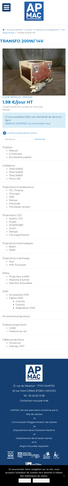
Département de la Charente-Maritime (34, 430)
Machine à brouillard (20, 283)
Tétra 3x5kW (16, 175)
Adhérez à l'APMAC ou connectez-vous (27, 123)
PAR (11, 196)
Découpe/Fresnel (19, 234)
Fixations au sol (17, 331)
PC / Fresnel (16, 190)
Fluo (11, 261)
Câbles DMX (16, 298)
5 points (20, 304)
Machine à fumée (19, 279)
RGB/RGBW (16, 225)
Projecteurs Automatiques (17, 243)
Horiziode (14, 203)
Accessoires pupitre (20, 157)
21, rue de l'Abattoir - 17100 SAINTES (34, 385)
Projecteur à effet (19, 276)
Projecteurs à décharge (16, 258)
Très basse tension (19, 206)
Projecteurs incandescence (18, 187)
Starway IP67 (16, 346)
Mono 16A (14, 178)
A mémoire (15, 153)
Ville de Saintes (34, 414)
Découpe (14, 193)
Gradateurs (8, 165)
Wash (12, 249)
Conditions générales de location (21, 133)
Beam (12, 246)
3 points (20, 301)
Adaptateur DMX (25, 307)
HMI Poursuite (17, 264)
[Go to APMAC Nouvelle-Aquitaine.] (3, 29)
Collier (12, 328)
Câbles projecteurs (13, 339)
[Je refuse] (64, 475)
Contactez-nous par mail (34, 400)
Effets (5, 273)
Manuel (13, 150)
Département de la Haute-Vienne (34, 438)
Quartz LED (16, 218)
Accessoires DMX (19, 294)
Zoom (12, 228)
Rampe (13, 200)
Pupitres (7, 147)
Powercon (15, 342)
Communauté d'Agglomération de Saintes (34, 422)
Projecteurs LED (12, 215)
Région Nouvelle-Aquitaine (34, 446)
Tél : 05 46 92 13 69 (34, 395)
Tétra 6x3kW (16, 168)
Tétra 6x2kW (16, 172)
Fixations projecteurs (14, 324)
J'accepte (25, 480)
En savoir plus (41, 480)
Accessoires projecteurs (16, 316)
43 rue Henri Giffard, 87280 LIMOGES (34, 390)
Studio (13, 221)
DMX (5, 291)
